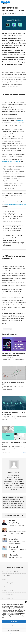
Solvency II (20, 120)
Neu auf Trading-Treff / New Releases (10, 571)
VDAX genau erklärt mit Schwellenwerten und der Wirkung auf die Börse (13, 354)
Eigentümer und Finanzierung (8, 598)
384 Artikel (17, 472)
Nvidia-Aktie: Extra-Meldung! (16, 557)
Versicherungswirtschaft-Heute (11, 161)
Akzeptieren (14, 621)
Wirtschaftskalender (6, 575)
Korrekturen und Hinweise (7, 594)
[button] (25, 601)
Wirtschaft (24, 13)
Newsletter (4, 579)
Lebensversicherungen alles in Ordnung (15, 204)
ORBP (6, 13)
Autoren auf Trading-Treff (7, 583)
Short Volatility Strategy (7, 329)
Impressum (22, 633)
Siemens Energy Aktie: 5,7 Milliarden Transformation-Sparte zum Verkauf (14, 533)
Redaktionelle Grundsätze (7, 590)
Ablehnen (14, 625)
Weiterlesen (23, 362)
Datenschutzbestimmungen (14, 633)
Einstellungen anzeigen (14, 630)
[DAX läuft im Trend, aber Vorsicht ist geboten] (14, 373)
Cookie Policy (7, 633)
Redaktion (4, 587)
